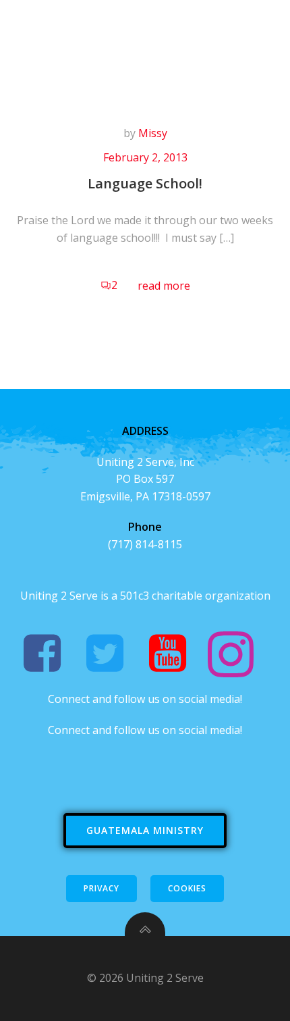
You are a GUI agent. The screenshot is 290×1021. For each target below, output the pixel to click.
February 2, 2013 (145, 157)
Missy (152, 133)
